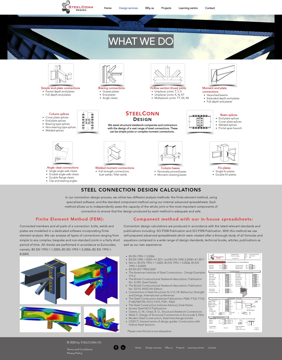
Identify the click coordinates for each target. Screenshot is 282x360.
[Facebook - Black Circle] (116, 347)
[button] (141, 41)
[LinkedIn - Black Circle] (123, 347)
